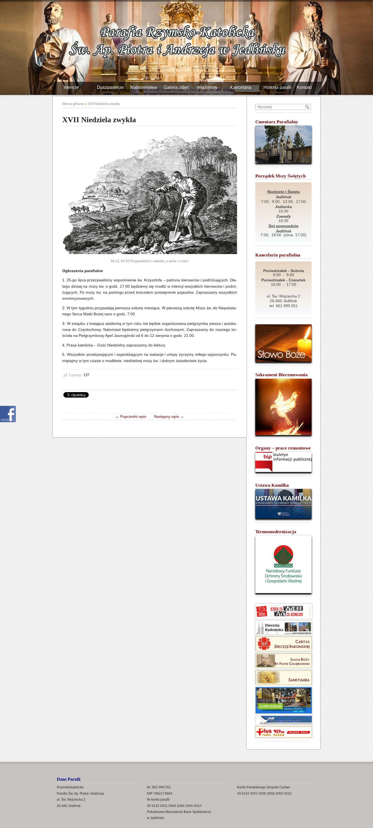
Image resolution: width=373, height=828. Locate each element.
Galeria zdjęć (178, 87)
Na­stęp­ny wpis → (167, 416)
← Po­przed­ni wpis (132, 416)
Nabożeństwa (145, 87)
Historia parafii (280, 87)
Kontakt (306, 87)
